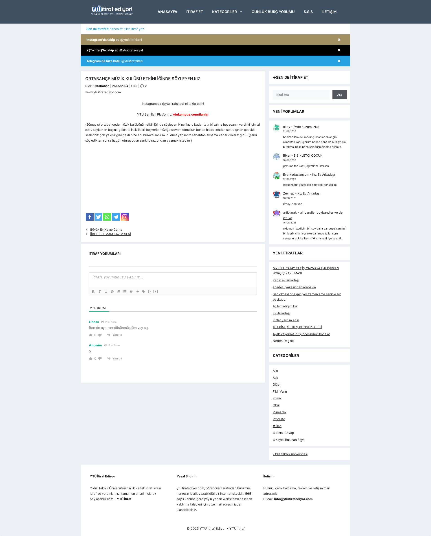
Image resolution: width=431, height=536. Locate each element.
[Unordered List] (125, 291)
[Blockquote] (131, 291)
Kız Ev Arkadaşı (323, 174)
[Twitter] (98, 217)
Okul (134, 86)
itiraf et (194, 11)
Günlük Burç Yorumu (273, 11)
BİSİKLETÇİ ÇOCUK (308, 155)
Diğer (277, 384)
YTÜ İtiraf (237, 528)
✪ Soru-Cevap (283, 433)
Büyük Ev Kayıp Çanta (106, 229)
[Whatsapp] (107, 217)
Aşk (275, 377)
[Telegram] (116, 217)
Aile (275, 370)
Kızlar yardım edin (286, 320)
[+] (155, 291)
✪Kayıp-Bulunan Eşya (289, 440)
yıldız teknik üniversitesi (290, 454)
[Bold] (93, 291)
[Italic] (100, 291)
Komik (277, 398)
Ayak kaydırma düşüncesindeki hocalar (301, 334)
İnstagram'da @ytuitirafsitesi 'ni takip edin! (173, 103)
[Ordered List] (118, 291)
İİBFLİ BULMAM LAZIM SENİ (110, 234)
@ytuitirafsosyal (114, 50)
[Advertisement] (172, 179)
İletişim (329, 11)
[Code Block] (137, 291)
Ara (339, 94)
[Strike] (112, 291)
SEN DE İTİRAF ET (292, 77)
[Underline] (106, 291)
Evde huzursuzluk (306, 127)
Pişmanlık (279, 412)
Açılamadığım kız (285, 306)
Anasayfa (167, 11)
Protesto (279, 419)
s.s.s (308, 11)
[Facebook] (90, 217)
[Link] (144, 291)
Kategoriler (224, 11)
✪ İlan (277, 426)
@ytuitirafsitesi (114, 40)
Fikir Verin (280, 391)
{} (149, 291)
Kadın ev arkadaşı (286, 280)
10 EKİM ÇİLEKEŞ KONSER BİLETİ (297, 327)
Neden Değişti (283, 341)
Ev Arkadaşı (281, 313)
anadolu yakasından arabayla (294, 287)
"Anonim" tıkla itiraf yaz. (115, 29)
